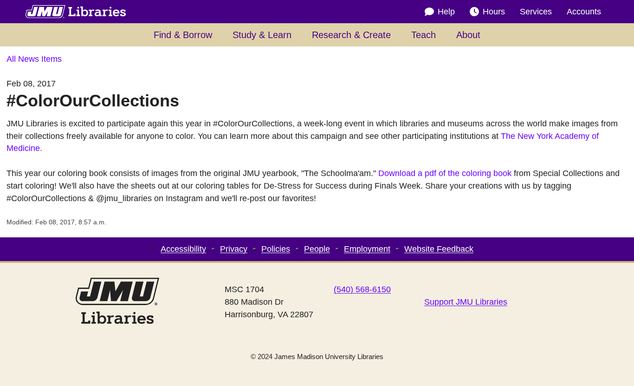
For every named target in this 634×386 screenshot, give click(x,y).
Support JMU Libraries (465, 302)
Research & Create (351, 35)
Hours (494, 11)
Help (446, 11)
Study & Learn (262, 35)
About (468, 35)
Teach (423, 35)
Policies (275, 249)
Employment (367, 249)
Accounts (584, 11)
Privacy (233, 249)
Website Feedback (438, 249)
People (317, 249)
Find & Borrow (183, 35)
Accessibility (183, 249)
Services (536, 11)
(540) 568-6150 (362, 289)
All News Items (34, 59)
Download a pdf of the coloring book (444, 173)
